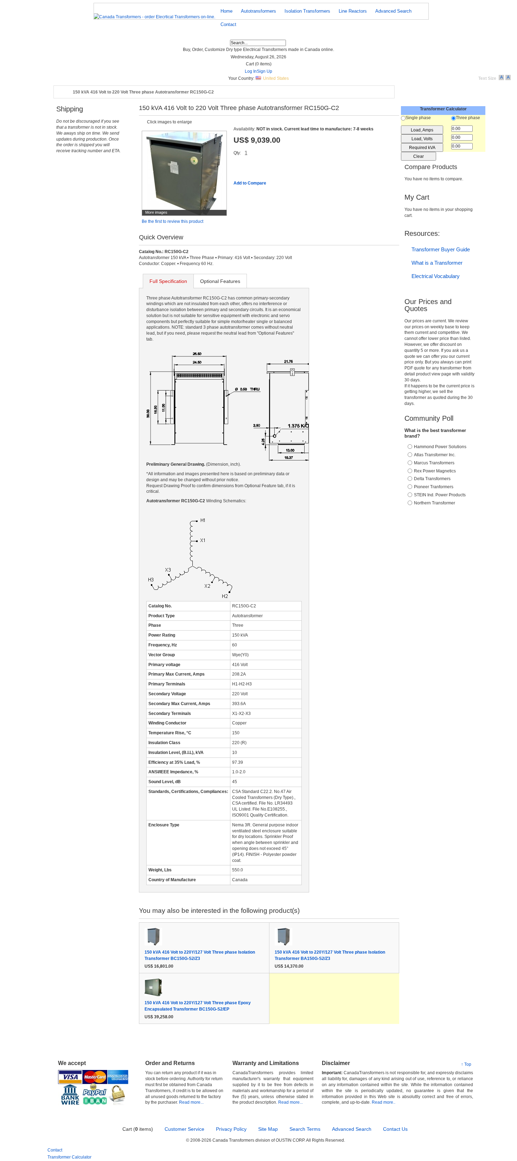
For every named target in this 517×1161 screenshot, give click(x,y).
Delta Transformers (432, 478)
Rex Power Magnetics (435, 471)
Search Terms (304, 1129)
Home (63, 92)
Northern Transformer (434, 503)
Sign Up (264, 71)
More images (156, 212)
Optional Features (220, 281)
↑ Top (466, 1064)
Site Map (268, 1129)
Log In (251, 71)
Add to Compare (250, 183)
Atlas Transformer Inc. (434, 454)
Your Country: (241, 78)
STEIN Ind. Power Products (440, 494)
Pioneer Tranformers (433, 486)
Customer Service (184, 1129)
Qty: (237, 152)
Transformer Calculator (69, 1157)
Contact (54, 1150)
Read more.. (383, 1102)
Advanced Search (351, 1129)
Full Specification (168, 281)
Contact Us (395, 1129)
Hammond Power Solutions (440, 446)
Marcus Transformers (434, 462)
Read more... (191, 1102)
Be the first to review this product (172, 221)
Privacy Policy (231, 1129)
